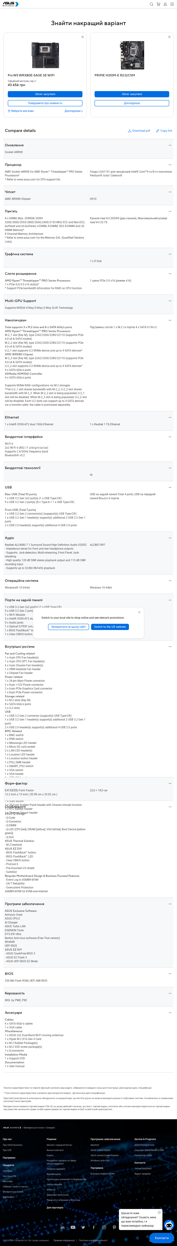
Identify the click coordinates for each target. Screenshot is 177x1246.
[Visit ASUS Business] (12, 1128)
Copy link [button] (166, 130)
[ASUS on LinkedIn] (62, 1228)
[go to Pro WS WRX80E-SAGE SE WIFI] (45, 55)
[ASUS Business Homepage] (11, 4)
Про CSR (7, 1150)
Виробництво (54, 1174)
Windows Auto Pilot (100, 1160)
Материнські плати (13, 1191)
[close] (139, 612)
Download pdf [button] (141, 130)
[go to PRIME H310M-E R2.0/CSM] (132, 55)
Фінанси (51, 1189)
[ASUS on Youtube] (73, 1228)
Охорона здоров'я (56, 1169)
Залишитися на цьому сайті (68, 627)
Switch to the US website (110, 627)
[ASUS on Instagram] (104, 1228)
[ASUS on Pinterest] (114, 1228)
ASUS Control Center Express (105, 1155)
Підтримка (9, 1157)
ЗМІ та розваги (54, 1184)
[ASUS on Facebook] (93, 1228)
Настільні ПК (9, 1176)
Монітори (8, 1181)
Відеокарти (8, 1197)
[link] (45, 103)
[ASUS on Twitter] (83, 1228)
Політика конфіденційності (93, 1240)
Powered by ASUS (143, 1155)
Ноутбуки (7, 1171)
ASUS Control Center (100, 1150)
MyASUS (95, 1145)
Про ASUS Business (12, 1145)
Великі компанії (55, 1150)
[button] (151, 4)
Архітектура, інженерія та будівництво (66, 1179)
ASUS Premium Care (144, 1145)
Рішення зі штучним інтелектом (63, 1200)
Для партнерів (55, 1207)
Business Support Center (103, 1173)
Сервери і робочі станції (15, 1186)
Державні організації (58, 1195)
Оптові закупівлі (143, 1168)
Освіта (50, 1155)
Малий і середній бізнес (59, 1145)
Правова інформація (64, 1240)
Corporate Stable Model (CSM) (149, 1150)
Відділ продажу (142, 1173)
